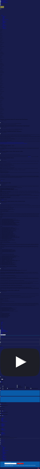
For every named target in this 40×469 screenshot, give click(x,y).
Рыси (1, 23)
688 (1, 323)
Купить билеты (2, 6)
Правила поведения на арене (5, 19)
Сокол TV (1, 347)
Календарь (4, 21)
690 (1, 324)
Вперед (2, 328)
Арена (3, 18)
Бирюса (2, 26)
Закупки (2, 419)
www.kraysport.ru (29, 156)
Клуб (1, 15)
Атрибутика (4, 22)
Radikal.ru (1, 180)
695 (1, 327)
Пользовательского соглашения (16, 465)
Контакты (2, 420)
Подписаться (20, 463)
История (3, 16)
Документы (4, 17)
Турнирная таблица (4, 28)
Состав (3, 20)
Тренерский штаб (4, 24)
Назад (2, 322)
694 (1, 326)
